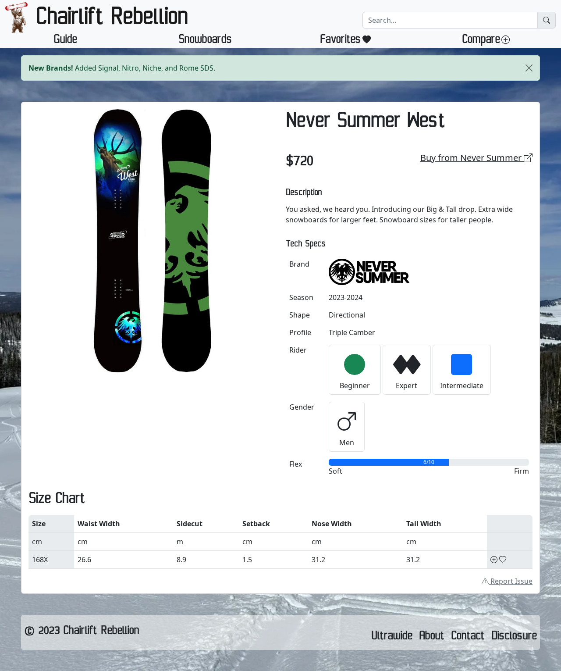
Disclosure (513, 638)
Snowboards (205, 41)
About (431, 638)
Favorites (340, 41)
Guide (65, 41)
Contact (467, 638)
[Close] (529, 68)
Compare (481, 41)
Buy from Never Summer (472, 158)
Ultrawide (391, 638)
